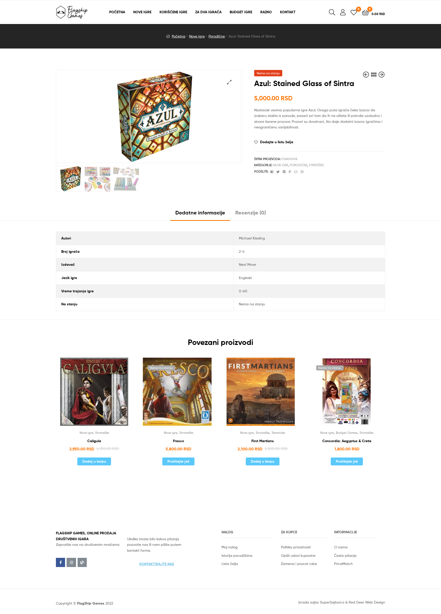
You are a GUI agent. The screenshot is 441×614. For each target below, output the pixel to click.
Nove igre (197, 36)
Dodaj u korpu (94, 461)
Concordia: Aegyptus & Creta (346, 441)
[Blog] (82, 562)
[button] (156, 564)
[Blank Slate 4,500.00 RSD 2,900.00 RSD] (366, 75)
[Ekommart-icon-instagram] (71, 562)
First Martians (262, 441)
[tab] (200, 215)
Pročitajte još (178, 461)
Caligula (94, 441)
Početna (178, 36)
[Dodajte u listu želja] (87, 395)
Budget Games (347, 433)
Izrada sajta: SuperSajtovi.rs (321, 602)
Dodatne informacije (200, 212)
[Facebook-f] (60, 562)
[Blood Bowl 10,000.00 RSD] (381, 75)
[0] (354, 12)
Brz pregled (100, 395)
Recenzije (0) (250, 212)
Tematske (278, 433)
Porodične (217, 36)
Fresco (178, 441)
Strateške (316, 165)
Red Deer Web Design (367, 602)
